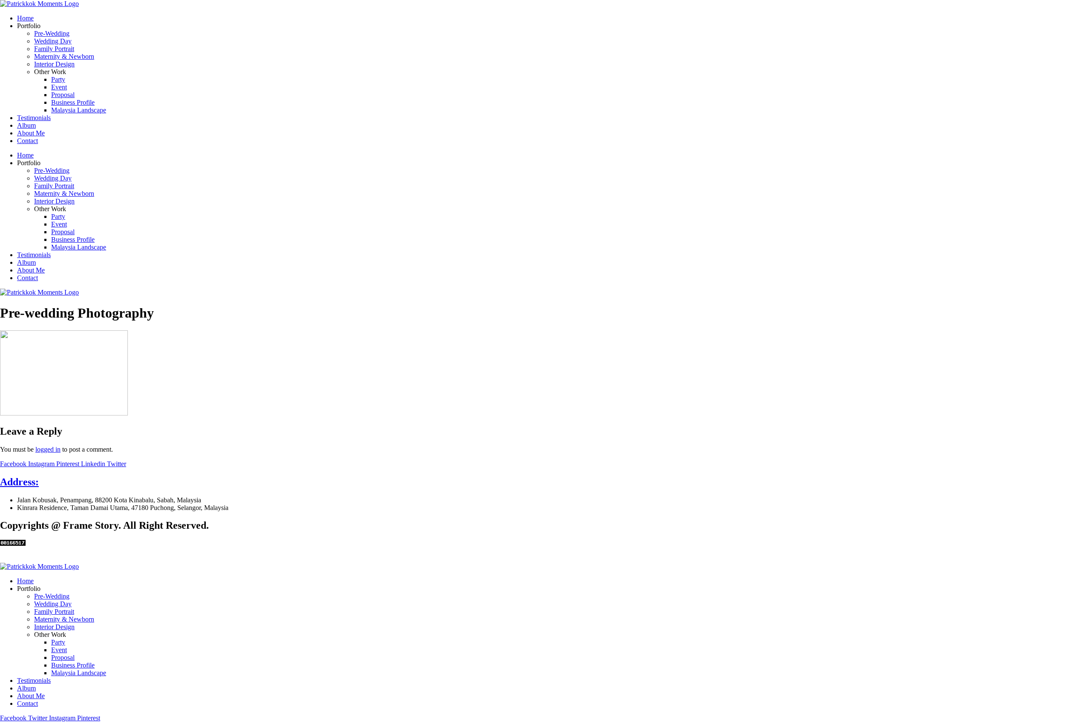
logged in (48, 449)
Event (59, 87)
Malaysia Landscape (78, 110)
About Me (31, 133)
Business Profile (73, 102)
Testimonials (34, 117)
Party (58, 79)
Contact (27, 140)
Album (26, 125)
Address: (19, 481)
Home (25, 18)
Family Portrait (54, 48)
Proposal (63, 94)
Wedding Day (53, 41)
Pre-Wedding (51, 33)
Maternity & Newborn (64, 56)
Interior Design (54, 64)
